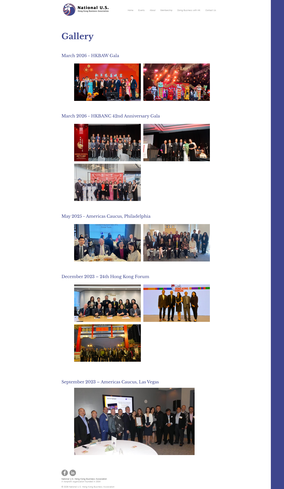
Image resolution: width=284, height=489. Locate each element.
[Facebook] (64, 473)
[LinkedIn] (73, 473)
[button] (141, 10)
